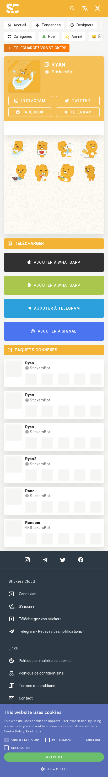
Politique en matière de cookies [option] (45, 661)
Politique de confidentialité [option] (41, 673)
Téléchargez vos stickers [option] (40, 619)
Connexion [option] (27, 594)
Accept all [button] (54, 757)
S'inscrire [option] (27, 606)
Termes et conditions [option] (37, 686)
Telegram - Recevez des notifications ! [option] (51, 631)
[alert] (54, 740)
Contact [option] (26, 698)
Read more (33, 731)
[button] (85, 8)
